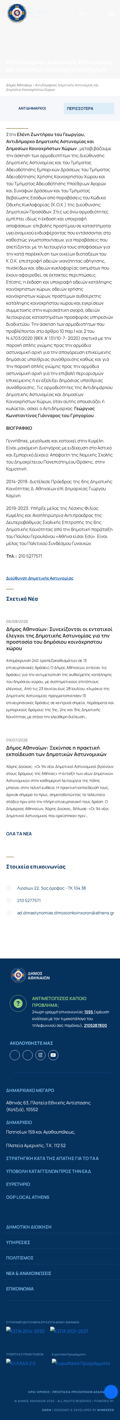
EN (82, 13)
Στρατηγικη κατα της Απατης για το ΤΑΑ (52, 1158)
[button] (111, 13)
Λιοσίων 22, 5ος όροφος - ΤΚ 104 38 (51, 888)
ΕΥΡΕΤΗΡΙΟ (18, 1184)
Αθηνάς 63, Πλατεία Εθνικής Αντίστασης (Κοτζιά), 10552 (48, 1106)
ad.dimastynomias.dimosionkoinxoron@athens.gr (65, 913)
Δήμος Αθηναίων (19, 85)
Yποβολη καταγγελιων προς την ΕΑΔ (48, 1171)
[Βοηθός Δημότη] (111, 1392)
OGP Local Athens (27, 1197)
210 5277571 (29, 900)
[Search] (91, 13)
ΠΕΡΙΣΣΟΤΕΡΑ (80, 108)
